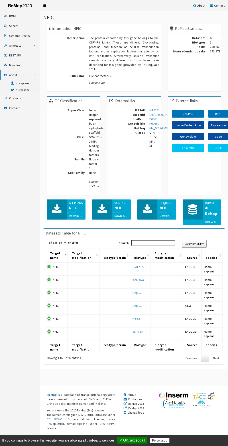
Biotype (140, 258)
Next (216, 358)
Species (211, 258)
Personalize (159, 440)
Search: (124, 243)
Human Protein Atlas (188, 125)
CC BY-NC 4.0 (58, 419)
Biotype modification (164, 255)
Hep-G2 (137, 293)
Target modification (81, 255)
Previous (191, 358)
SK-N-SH (137, 332)
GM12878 (138, 267)
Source (192, 258)
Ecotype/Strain (115, 258)
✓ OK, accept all (132, 440)
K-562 (136, 319)
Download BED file (81, 216)
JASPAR (188, 114)
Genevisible (188, 137)
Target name (55, 255)
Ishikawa (138, 280)
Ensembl (188, 148)
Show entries (64, 243)
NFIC (56, 267)
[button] (44, 5)
